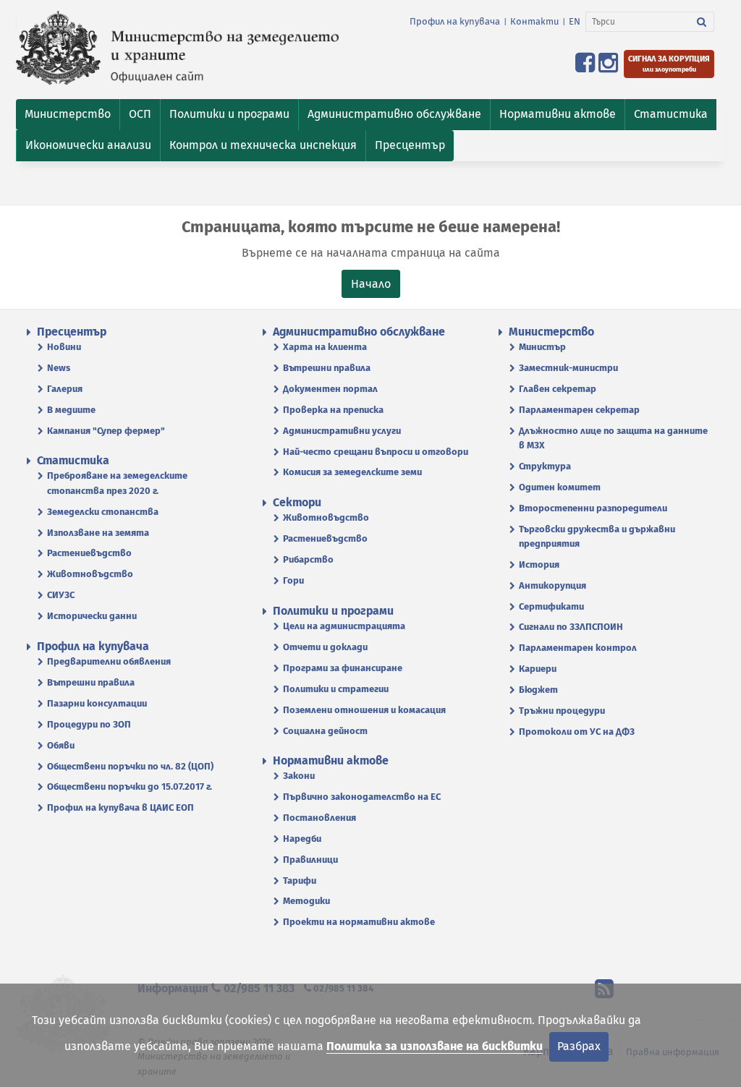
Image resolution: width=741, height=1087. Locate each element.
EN (574, 21)
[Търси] (702, 22)
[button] (67, 114)
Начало (371, 284)
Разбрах (579, 1046)
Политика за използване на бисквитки (434, 1046)
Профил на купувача (455, 21)
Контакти (534, 21)
